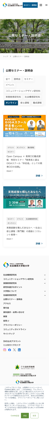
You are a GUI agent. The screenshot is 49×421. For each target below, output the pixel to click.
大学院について (10, 291)
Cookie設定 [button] (15, 415)
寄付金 (6, 308)
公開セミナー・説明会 (12, 299)
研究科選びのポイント (12, 287)
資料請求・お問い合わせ (13, 312)
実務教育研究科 (10, 283)
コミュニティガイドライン (14, 329)
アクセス (7, 303)
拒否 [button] (34, 415)
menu (46, 5)
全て (8, 79)
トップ (5, 56)
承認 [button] (25, 415)
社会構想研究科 (10, 274)
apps (40, 5)
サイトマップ (9, 333)
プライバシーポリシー (12, 325)
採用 (5, 320)
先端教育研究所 (10, 295)
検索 (5, 316)
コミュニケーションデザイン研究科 (18, 279)
